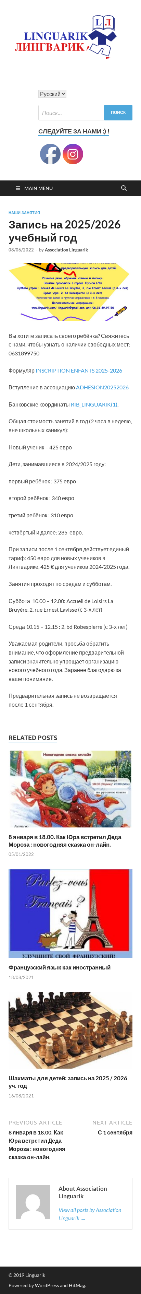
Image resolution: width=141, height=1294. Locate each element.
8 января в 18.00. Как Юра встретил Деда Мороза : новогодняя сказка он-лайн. (65, 840)
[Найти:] (85, 112)
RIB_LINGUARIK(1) (94, 404)
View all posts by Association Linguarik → (90, 1214)
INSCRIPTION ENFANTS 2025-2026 (79, 370)
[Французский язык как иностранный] (70, 915)
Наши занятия (24, 212)
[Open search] (124, 188)
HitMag (77, 1285)
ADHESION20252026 (102, 387)
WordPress (47, 1285)
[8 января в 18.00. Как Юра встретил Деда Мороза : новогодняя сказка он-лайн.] (70, 791)
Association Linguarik (66, 249)
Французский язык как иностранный (60, 967)
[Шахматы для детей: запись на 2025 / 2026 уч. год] (70, 1032)
